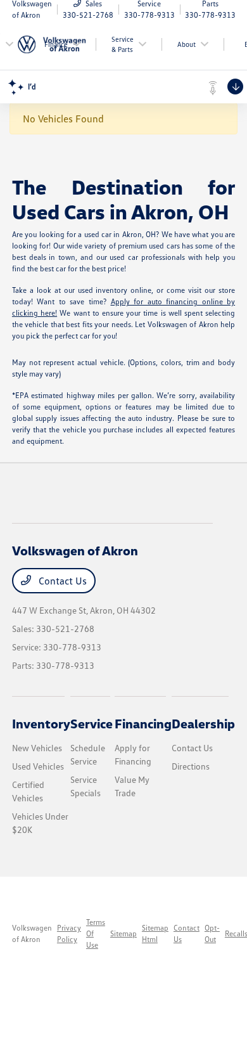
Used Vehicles (38, 766)
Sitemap (123, 933)
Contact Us (61, 580)
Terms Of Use (95, 933)
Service (91, 723)
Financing (143, 723)
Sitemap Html (155, 933)
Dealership (203, 723)
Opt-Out (212, 933)
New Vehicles (37, 747)
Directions (191, 766)
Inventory (41, 723)
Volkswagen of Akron (32, 933)
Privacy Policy (69, 933)
